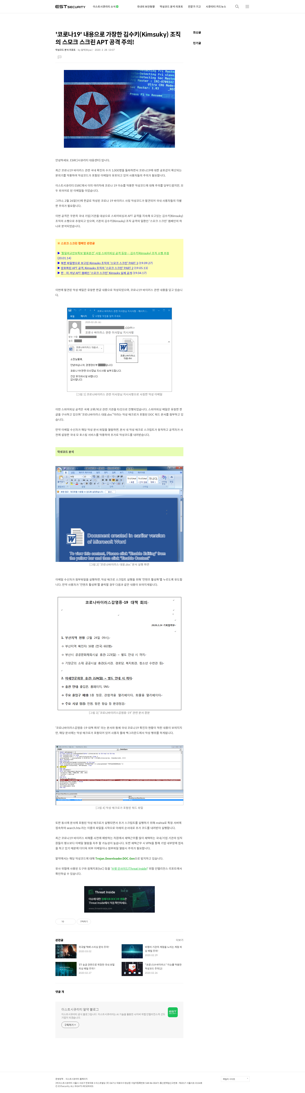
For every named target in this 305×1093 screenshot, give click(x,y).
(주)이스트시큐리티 (63, 1083)
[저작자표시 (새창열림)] (92, 921)
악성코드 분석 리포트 (171, 6)
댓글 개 (59, 991)
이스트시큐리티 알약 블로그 (80, 1009)
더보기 (179, 940)
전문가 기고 (194, 6)
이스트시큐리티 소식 (104, 6)
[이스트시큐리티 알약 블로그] (70, 6)
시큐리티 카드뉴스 (216, 6)
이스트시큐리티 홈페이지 (77, 1078)
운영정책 (59, 1078)
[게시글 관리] (72, 921)
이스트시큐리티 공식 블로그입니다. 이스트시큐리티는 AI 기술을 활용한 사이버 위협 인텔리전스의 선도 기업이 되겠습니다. (113, 1015)
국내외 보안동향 (146, 6)
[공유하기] (67, 921)
